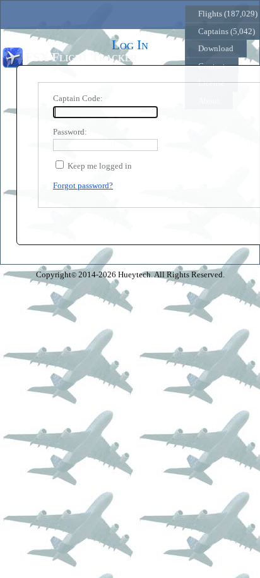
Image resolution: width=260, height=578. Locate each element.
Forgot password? (83, 185)
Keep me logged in (100, 166)
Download (215, 48)
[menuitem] (216, 48)
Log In (158, 57)
